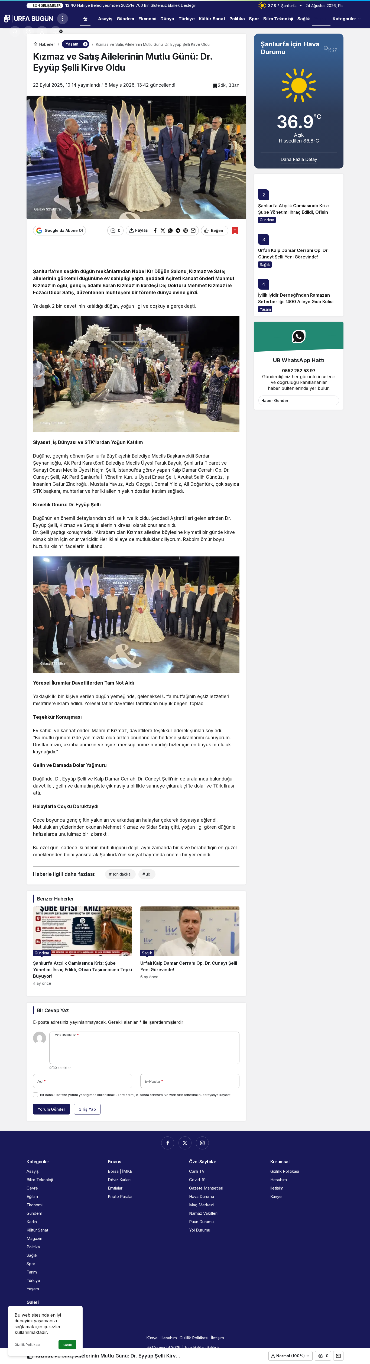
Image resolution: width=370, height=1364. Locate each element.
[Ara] (14, 31)
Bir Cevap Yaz (53, 1010)
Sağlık (265, 264)
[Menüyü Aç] (62, 18)
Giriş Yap (87, 1109)
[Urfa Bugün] (28, 18)
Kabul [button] (67, 1345)
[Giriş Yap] (42, 31)
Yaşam (265, 309)
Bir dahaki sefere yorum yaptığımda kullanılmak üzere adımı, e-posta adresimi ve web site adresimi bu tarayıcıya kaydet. (135, 1095)
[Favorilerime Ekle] (235, 230)
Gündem (267, 220)
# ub (146, 874)
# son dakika (119, 874)
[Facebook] (167, 1142)
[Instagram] (202, 1142)
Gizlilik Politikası (27, 1345)
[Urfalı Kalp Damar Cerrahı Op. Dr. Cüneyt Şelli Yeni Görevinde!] (189, 946)
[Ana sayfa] (85, 18)
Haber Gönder (274, 400)
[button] (28, 31)
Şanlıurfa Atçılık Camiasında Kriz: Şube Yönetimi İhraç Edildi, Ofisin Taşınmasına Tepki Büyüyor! (293, 212)
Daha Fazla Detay (299, 159)
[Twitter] (185, 1142)
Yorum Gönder (51, 1109)
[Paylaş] (338, 1356)
